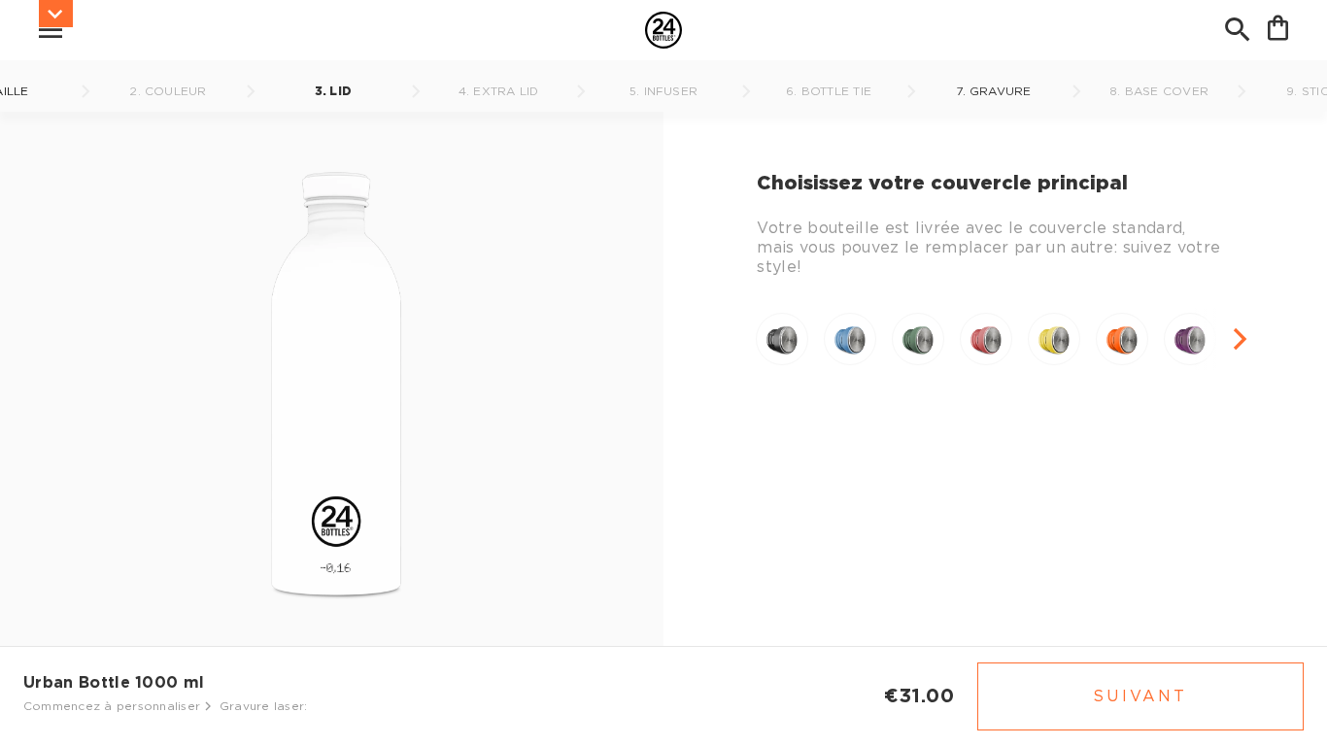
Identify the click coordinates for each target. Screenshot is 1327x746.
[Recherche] (1237, 30)
